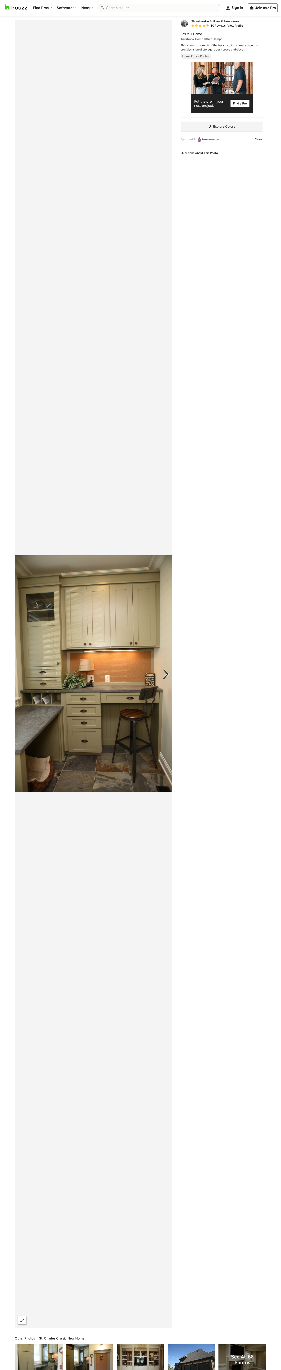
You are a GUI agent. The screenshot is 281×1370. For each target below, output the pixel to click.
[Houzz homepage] (16, 7)
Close (258, 139)
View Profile (235, 25)
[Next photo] (166, 674)
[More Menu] (165, 1320)
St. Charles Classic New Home (61, 1338)
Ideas (85, 8)
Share (85, 1320)
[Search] (103, 8)
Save (107, 1320)
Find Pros (41, 8)
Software (64, 8)
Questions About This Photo (199, 153)
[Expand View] (22, 1320)
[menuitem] (42, 8)
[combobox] (159, 8)
